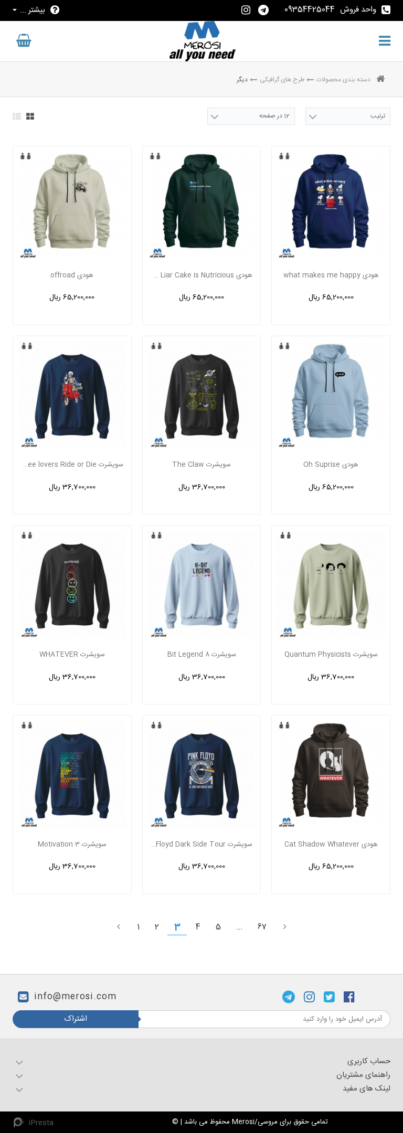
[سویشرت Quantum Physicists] (330, 584)
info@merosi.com (75, 997)
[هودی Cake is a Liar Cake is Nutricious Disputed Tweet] (201, 205)
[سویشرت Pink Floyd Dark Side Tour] (201, 774)
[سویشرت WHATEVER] (72, 584)
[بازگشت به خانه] (380, 80)
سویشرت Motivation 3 (72, 844)
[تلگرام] (288, 996)
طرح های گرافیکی (282, 79)
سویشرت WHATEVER (72, 654)
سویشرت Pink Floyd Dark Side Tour (201, 844)
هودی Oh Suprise (330, 465)
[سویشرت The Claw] (201, 395)
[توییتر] (329, 996)
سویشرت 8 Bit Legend (201, 654)
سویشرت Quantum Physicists (331, 654)
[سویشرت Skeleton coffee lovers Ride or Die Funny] (72, 395)
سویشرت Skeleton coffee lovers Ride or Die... (72, 465)
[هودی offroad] (72, 205)
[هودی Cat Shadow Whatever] (330, 774)
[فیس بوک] (349, 996)
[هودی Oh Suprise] (330, 395)
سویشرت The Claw (201, 465)
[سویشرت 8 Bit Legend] (201, 584)
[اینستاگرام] (309, 996)
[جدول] (30, 116)
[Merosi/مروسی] (202, 41)
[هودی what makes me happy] (330, 205)
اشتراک (75, 1018)
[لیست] (17, 116)
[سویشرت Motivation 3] (72, 774)
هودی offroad (71, 275)
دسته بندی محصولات (343, 79)
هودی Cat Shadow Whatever (331, 844)
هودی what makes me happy (331, 275)
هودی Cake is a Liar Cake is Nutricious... (201, 275)
